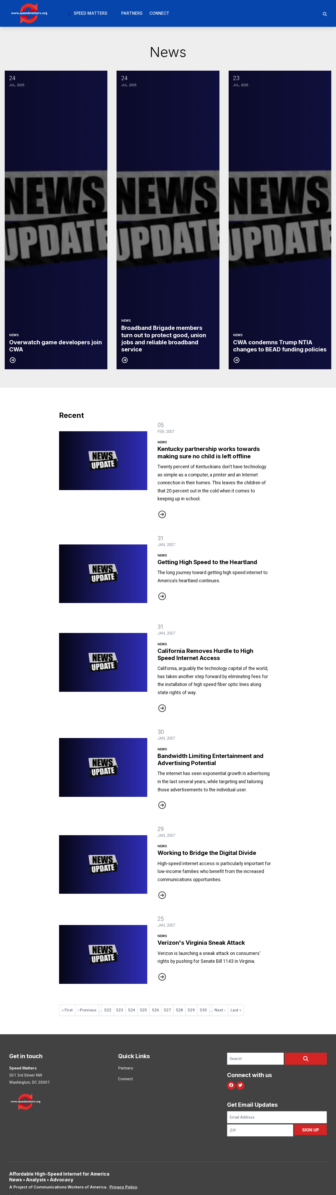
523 (120, 1010)
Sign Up (310, 1129)
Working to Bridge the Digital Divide (207, 852)
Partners (132, 13)
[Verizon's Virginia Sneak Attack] (103, 954)
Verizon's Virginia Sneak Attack (201, 942)
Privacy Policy (123, 1187)
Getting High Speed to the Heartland (207, 562)
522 (109, 1010)
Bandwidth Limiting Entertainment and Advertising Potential (211, 759)
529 (192, 1010)
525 (144, 1010)
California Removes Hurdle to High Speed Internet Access (205, 654)
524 (133, 1010)
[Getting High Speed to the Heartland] (103, 573)
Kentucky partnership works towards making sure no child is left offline (209, 452)
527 (168, 1010)
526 (156, 1012)
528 (180, 1010)
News (162, 442)
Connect (159, 13)
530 (204, 1010)
